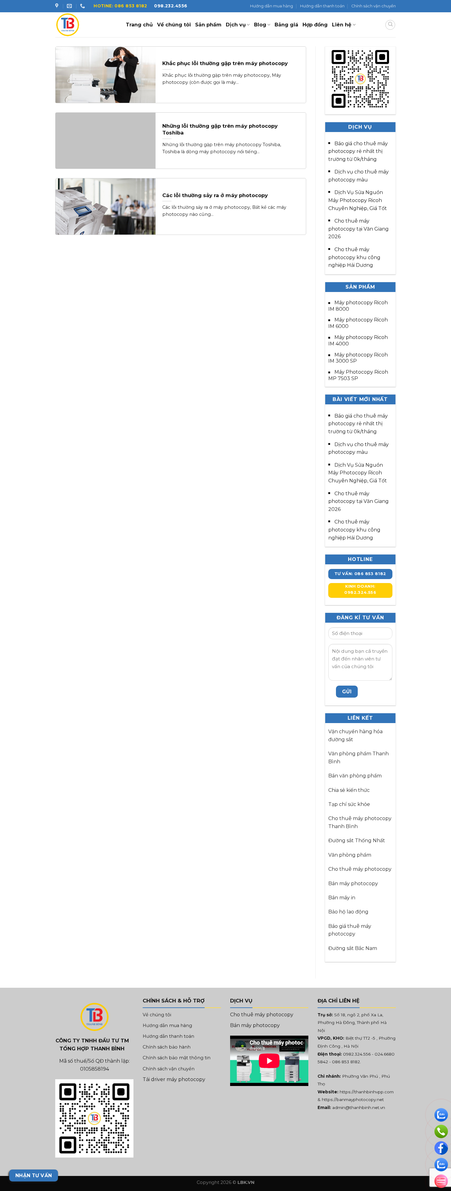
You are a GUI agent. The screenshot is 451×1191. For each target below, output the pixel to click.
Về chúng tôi (174, 25)
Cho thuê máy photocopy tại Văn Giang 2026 (358, 228)
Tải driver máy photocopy (174, 1079)
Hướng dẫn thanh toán (322, 6)
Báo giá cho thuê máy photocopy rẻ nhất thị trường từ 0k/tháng (358, 151)
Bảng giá (286, 25)
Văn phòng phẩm (349, 855)
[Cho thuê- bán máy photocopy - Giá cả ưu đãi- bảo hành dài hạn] (86, 24)
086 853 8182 (346, 1061)
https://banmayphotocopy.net (353, 1099)
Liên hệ (341, 25)
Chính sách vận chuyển (373, 6)
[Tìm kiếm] (390, 25)
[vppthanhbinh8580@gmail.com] (70, 6)
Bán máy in (341, 898)
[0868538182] (83, 6)
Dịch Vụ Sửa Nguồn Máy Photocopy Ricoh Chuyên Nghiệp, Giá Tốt (357, 200)
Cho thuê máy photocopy (359, 869)
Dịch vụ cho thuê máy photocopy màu (358, 176)
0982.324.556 (357, 1054)
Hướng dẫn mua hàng (271, 6)
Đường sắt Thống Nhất (356, 840)
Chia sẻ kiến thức (349, 790)
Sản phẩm (208, 25)
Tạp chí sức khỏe (349, 804)
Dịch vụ (236, 25)
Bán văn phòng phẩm (355, 776)
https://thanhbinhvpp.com (367, 1091)
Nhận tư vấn (33, 1175)
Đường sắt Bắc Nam (352, 948)
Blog (260, 25)
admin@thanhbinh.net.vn (358, 1107)
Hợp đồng (315, 25)
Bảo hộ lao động (348, 912)
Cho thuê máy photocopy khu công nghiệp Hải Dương (354, 257)
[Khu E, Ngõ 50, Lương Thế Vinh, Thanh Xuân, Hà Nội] (57, 6)
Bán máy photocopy (353, 883)
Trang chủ (139, 25)
